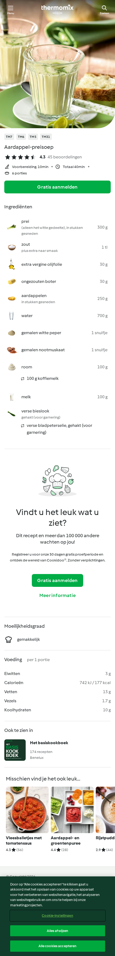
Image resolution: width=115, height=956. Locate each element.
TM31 (46, 137)
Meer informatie (57, 595)
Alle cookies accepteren (58, 946)
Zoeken (104, 13)
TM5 (33, 137)
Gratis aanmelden (57, 187)
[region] (57, 916)
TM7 (9, 137)
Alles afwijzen (57, 931)
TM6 (21, 137)
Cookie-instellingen (57, 916)
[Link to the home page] (57, 9)
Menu (10, 13)
